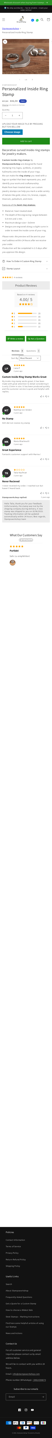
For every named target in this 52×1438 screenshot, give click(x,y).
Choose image (12, 132)
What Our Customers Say (26, 535)
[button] (3, 19)
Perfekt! (14, 550)
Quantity (5, 110)
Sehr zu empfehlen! (20, 556)
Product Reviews (26, 285)
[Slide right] (32, 79)
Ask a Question (37, 339)
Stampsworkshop (10, 28)
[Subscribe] (43, 1397)
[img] (26, 365)
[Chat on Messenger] (32, 20)
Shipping (5, 105)
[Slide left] (19, 79)
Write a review (16, 339)
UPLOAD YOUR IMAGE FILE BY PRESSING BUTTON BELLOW (22, 125)
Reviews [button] (15, 350)
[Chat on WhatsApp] (37, 20)
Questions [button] (31, 350)
